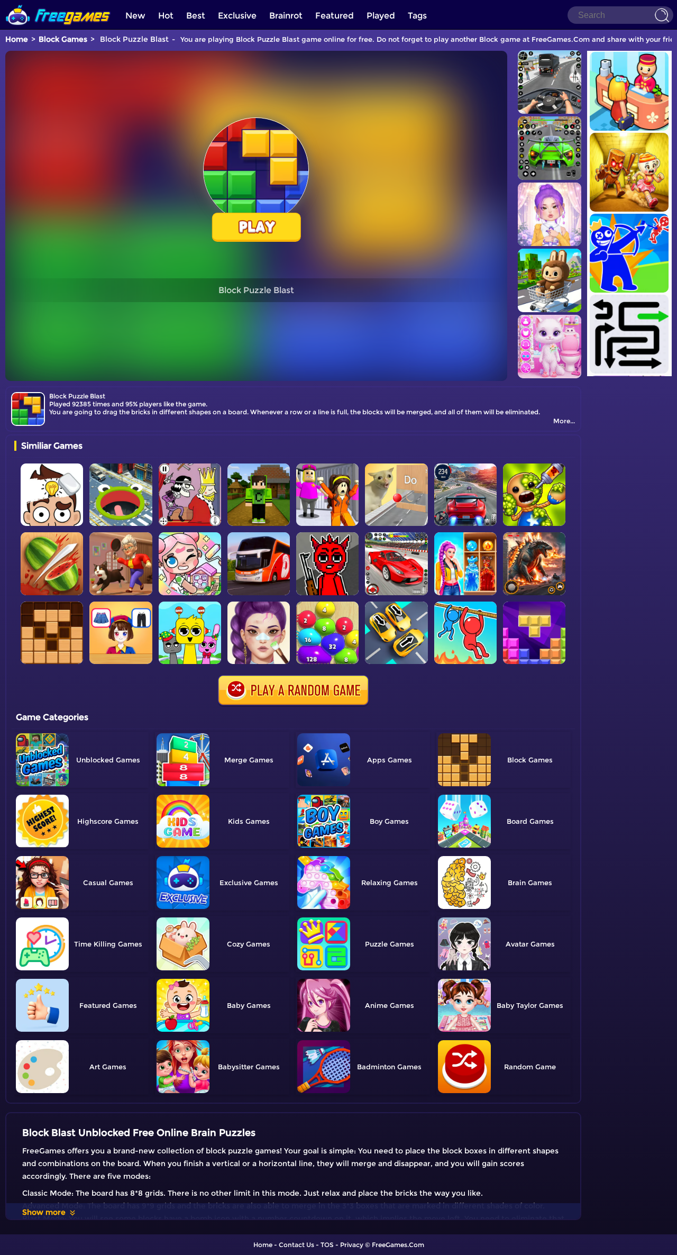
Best (195, 16)
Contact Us (296, 1245)
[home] (58, 4)
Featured (334, 16)
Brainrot (286, 16)
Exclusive (237, 16)
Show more (44, 1212)
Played (381, 16)
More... (564, 421)
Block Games (63, 39)
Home (16, 39)
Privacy (351, 1245)
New (135, 16)
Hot (165, 16)
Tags (417, 16)
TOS (327, 1245)
